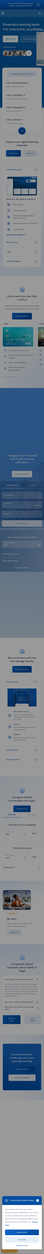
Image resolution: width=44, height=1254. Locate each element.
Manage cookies (22, 1245)
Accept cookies (22, 1232)
